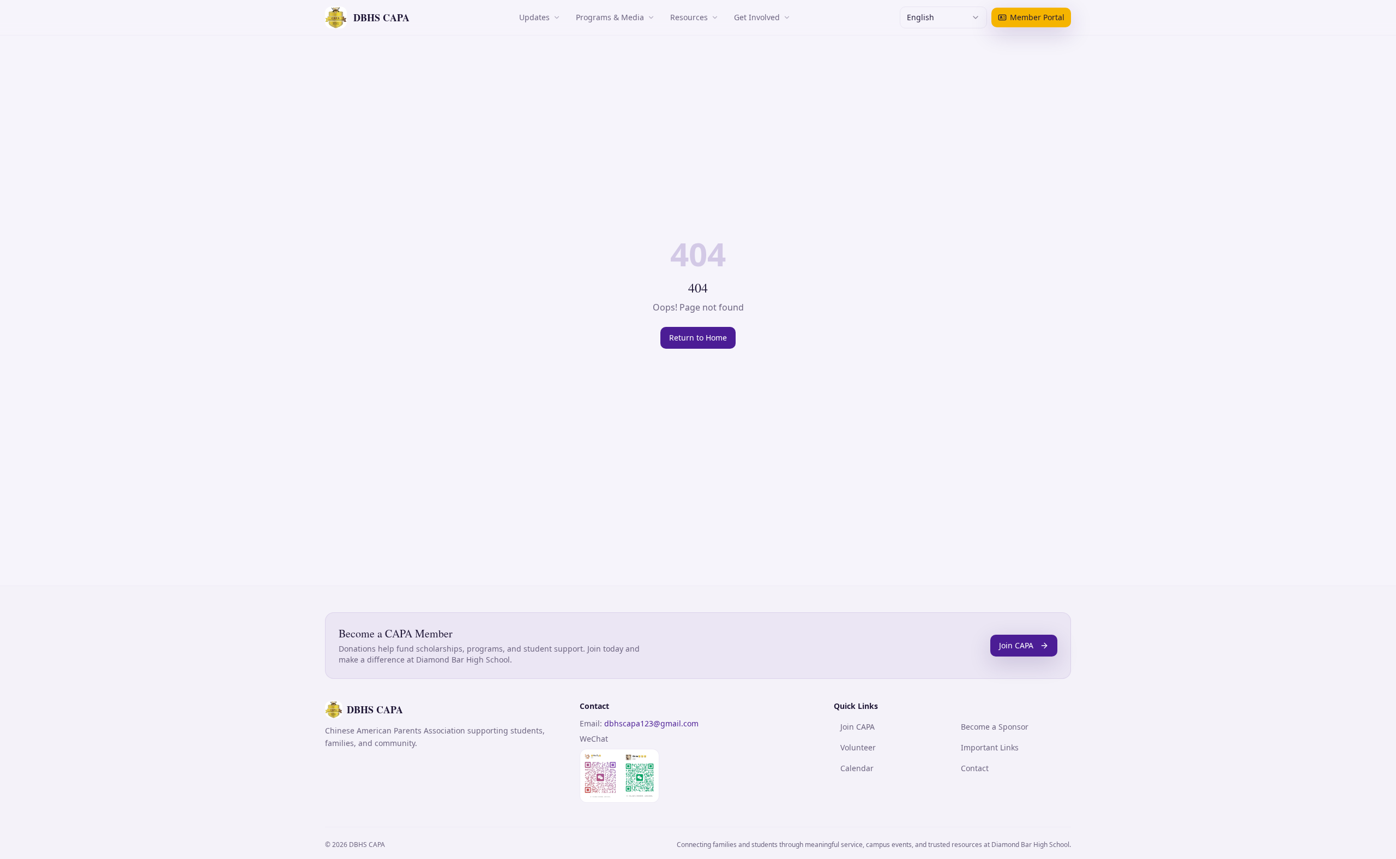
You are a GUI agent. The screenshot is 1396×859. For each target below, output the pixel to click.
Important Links (990, 747)
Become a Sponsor (994, 726)
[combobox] (943, 17)
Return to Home (698, 337)
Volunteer (858, 747)
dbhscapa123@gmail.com (651, 723)
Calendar (857, 768)
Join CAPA (1016, 645)
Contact (975, 768)
